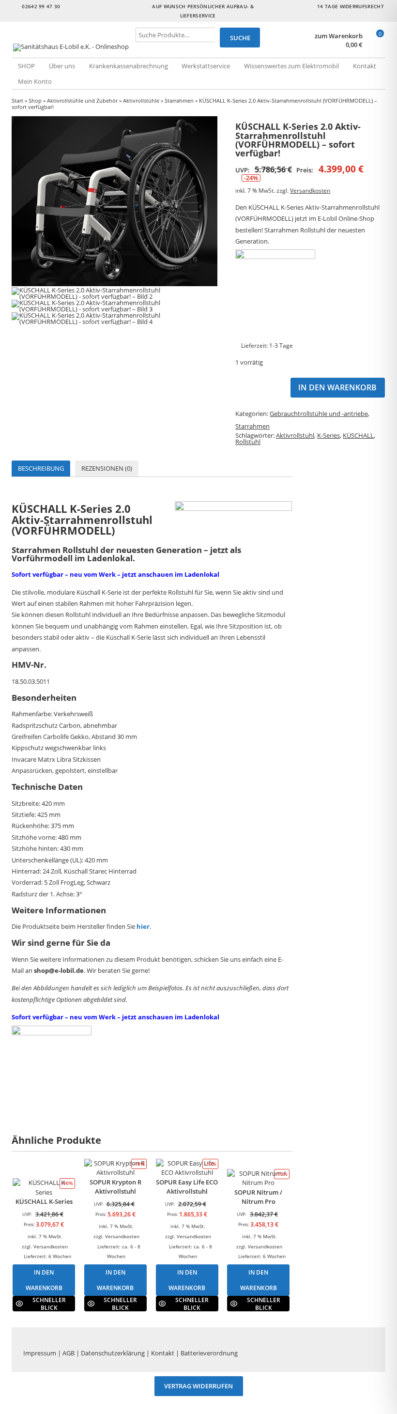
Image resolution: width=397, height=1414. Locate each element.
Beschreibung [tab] (41, 468)
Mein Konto (35, 81)
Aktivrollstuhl (295, 435)
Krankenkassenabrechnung (128, 65)
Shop (35, 100)
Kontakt (364, 65)
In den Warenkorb (337, 387)
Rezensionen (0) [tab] (106, 468)
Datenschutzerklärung (113, 1353)
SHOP (26, 65)
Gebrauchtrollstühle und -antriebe (319, 413)
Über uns (62, 65)
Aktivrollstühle (141, 100)
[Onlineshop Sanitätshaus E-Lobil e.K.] (74, 47)
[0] (375, 45)
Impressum (39, 1353)
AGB (68, 1353)
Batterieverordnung (209, 1353)
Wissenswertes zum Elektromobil (291, 65)
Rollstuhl (247, 441)
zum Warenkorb (339, 36)
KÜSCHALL (358, 435)
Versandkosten (310, 190)
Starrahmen (179, 100)
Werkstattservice (206, 65)
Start (17, 100)
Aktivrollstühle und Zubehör (82, 100)
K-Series (328, 435)
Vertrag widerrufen (198, 1386)
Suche (240, 37)
